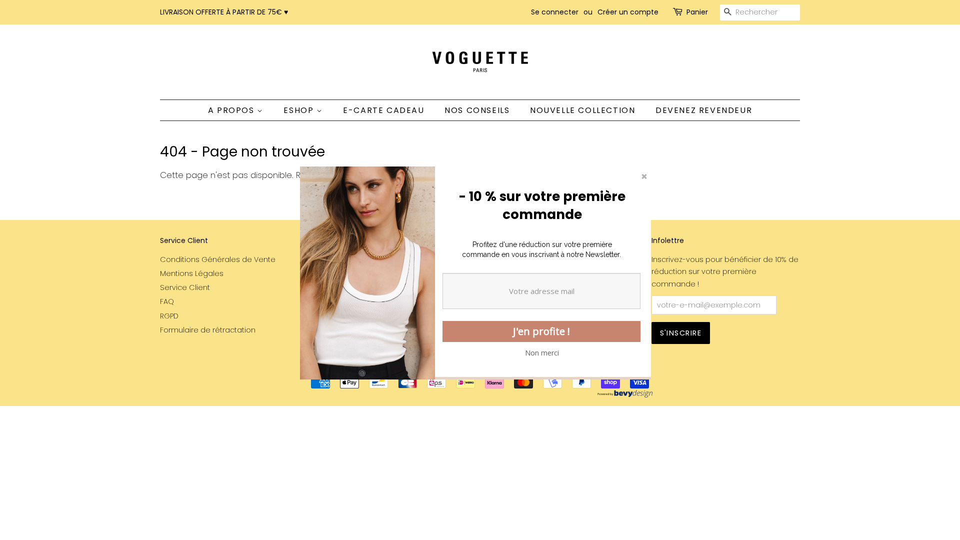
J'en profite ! (541, 331)
